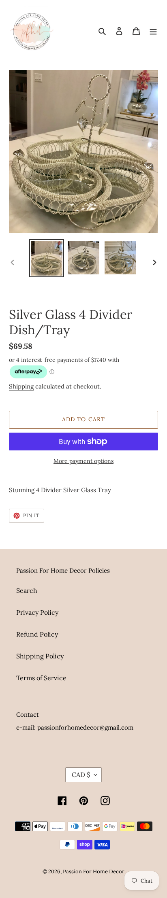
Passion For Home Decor (93, 871)
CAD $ (81, 775)
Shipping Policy (40, 656)
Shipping (21, 386)
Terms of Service (41, 678)
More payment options (83, 461)
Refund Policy (37, 634)
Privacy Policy (37, 612)
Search (26, 590)
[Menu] (153, 30)
